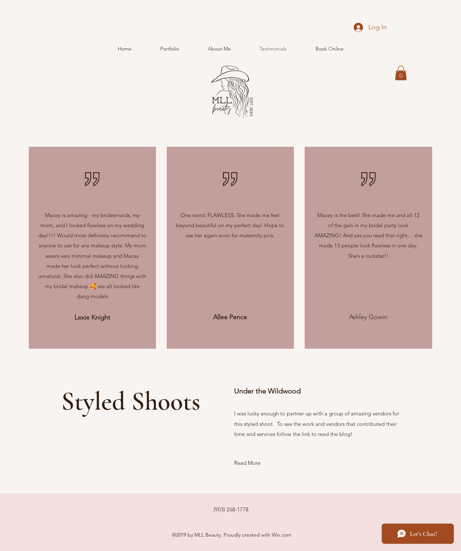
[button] (401, 73)
